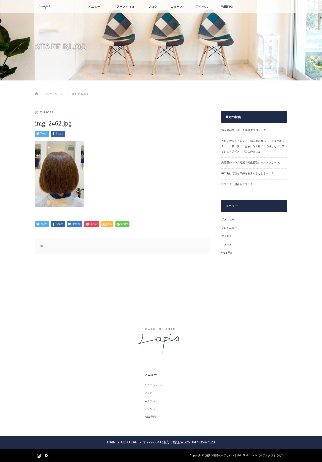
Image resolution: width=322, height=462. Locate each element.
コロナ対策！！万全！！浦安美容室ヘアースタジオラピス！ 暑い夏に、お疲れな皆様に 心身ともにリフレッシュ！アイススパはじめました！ (254, 146)
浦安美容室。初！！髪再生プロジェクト (245, 130)
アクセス (202, 6)
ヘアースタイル (124, 6)
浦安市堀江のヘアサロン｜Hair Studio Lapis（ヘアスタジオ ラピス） (246, 455)
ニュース (176, 6)
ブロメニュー (229, 227)
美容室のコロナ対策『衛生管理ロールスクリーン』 (251, 162)
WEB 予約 (227, 252)
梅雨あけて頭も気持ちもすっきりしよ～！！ (247, 173)
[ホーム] (36, 88)
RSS (46, 455)
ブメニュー (227, 219)
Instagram (38, 455)
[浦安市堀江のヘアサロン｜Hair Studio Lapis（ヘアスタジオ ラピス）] (161, 352)
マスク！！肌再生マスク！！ (238, 184)
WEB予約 (227, 6)
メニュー (94, 6)
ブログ (152, 6)
